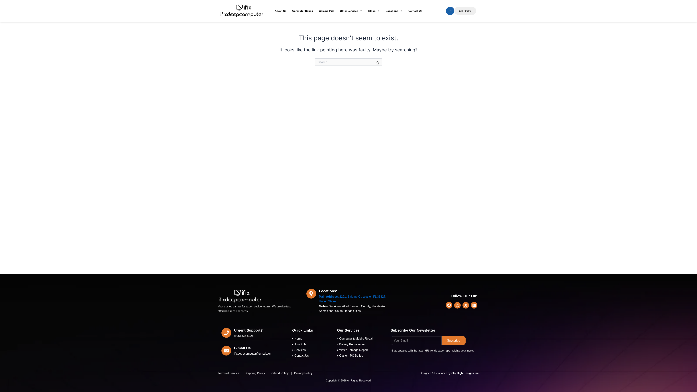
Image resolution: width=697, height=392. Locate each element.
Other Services (349, 10)
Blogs (372, 10)
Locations (392, 10)
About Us (280, 10)
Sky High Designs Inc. (465, 373)
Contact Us (415, 10)
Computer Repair (302, 10)
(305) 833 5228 (244, 335)
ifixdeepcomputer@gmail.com (253, 353)
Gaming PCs (326, 10)
